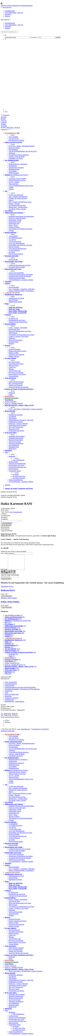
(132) (12, 627)
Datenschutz (8, 691)
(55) (15, 626)
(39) (8, 642)
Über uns (3, 120)
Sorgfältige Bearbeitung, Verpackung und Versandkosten (22, 689)
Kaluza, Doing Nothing (10, 602)
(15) (13, 615)
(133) (12, 649)
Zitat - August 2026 (11, 682)
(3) (10, 624)
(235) (8, 622)
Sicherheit (4, 126)
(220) (15, 640)
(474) (12, 668)
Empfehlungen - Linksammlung (14, 701)
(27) (10, 661)
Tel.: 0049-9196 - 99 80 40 (9, 713)
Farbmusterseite (9, 685)
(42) (15, 631)
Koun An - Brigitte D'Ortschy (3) (15, 665)
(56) (13, 619)
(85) (15, 617)
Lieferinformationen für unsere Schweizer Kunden (20, 687)
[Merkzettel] (5, 39)
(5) (9, 635)
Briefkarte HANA (8, 590)
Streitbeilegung (9, 699)
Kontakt (3, 119)
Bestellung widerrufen (7, 731)
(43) (13, 629)
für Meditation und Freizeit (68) (18, 620)
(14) (12, 663)
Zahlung (3, 124)
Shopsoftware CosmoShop (40, 729)
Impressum (8, 696)
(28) (12, 650)
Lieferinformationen (11, 684)
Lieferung (4, 122)
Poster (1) (12, 656)
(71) (12, 670)
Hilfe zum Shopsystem (12, 694)
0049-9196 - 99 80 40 (13, 127)
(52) (9, 636)
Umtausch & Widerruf (11, 698)
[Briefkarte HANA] (7, 586)
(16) (9, 647)
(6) (13, 638)
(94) (11, 645)
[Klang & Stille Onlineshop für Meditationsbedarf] (16, 5)
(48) (14, 633)
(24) (20, 666)
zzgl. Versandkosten (16, 512)
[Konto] (39, 110)
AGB (6, 692)
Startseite (3, 117)
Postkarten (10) (13, 654)
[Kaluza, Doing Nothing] (9, 598)
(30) (20, 652)
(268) (8, 673)
